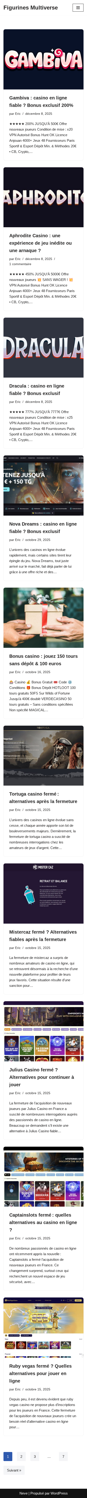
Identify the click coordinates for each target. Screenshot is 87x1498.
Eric (18, 113)
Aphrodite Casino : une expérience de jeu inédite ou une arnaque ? (40, 243)
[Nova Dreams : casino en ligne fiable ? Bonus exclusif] (43, 485)
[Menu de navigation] (78, 8)
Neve (23, 1493)
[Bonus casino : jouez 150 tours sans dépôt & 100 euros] (43, 618)
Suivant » (14, 1470)
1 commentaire (20, 264)
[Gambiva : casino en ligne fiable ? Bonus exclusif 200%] (43, 59)
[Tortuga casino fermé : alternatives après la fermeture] (43, 756)
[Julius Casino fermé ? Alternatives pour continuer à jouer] (43, 1031)
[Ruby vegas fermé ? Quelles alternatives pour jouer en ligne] (43, 1327)
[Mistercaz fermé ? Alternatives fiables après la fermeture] (43, 893)
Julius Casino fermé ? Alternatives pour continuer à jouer (41, 1077)
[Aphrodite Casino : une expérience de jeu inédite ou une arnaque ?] (43, 197)
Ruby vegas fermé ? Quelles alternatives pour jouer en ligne (40, 1373)
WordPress (59, 1493)
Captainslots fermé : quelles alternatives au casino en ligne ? (43, 1222)
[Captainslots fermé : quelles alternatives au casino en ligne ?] (43, 1177)
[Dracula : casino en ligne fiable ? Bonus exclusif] (43, 348)
